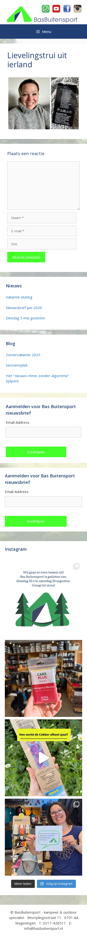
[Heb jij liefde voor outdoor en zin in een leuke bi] (43, 837)
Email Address (17, 422)
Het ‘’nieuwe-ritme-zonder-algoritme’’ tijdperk (37, 378)
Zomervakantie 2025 (23, 354)
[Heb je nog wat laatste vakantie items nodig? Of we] (43, 599)
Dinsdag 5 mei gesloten (25, 318)
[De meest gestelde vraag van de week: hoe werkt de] (43, 757)
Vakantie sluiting (19, 297)
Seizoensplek (17, 365)
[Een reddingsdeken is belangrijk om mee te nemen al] (43, 678)
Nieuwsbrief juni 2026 (24, 307)
